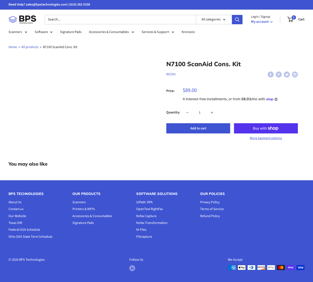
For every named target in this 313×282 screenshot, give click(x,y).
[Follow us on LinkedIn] (132, 268)
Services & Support (155, 32)
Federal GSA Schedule (24, 229)
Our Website (17, 216)
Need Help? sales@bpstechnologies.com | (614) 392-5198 (49, 4)
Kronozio (188, 32)
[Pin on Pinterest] (279, 74)
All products (30, 47)
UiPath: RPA (144, 202)
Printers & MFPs (83, 209)
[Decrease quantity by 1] (187, 112)
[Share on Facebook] (271, 74)
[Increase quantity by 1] (211, 112)
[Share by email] (295, 74)
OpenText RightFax (149, 209)
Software (41, 32)
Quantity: (173, 112)
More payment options (266, 138)
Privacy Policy (210, 202)
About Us (15, 202)
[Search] (237, 19)
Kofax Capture (146, 216)
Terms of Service (212, 209)
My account (260, 21)
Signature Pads (71, 32)
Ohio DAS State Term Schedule (30, 236)
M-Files (141, 229)
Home (13, 47)
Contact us (16, 209)
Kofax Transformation (152, 222)
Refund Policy (210, 216)
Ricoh (170, 74)
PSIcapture (144, 236)
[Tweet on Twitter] (287, 74)
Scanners (16, 32)
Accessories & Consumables (109, 32)
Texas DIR (15, 222)
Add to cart (198, 128)
